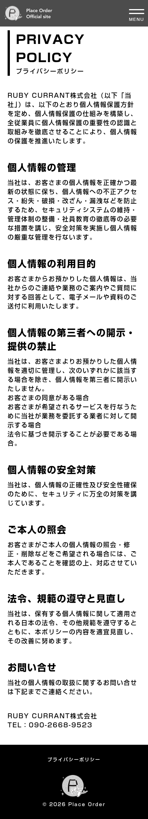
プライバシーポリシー (74, 759)
